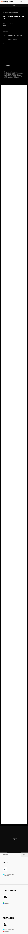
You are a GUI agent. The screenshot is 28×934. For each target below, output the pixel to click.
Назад (14, 5)
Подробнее (5, 25)
